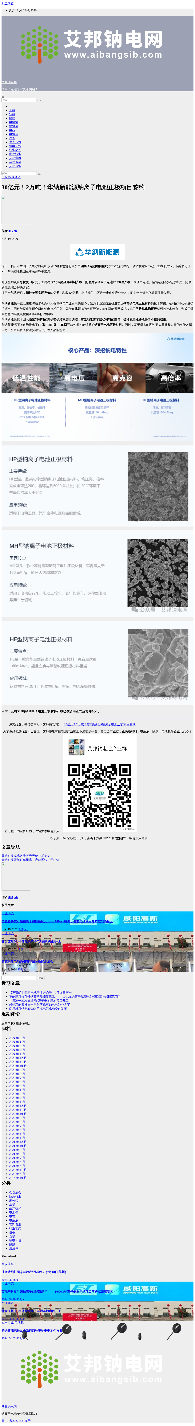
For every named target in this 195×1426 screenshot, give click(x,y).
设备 (12, 138)
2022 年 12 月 (18, 1105)
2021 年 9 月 (17, 1149)
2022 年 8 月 (17, 1121)
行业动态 (15, 150)
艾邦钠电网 (9, 82)
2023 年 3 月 (17, 1093)
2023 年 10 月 (18, 1066)
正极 (12, 110)
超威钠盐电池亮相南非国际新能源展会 (27, 961)
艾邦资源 (15, 166)
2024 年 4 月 (17, 1042)
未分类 (13, 1200)
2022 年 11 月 (18, 1109)
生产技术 (15, 142)
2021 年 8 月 (17, 1153)
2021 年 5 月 (17, 1165)
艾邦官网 (15, 158)
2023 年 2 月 (17, 1097)
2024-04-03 (9, 1338)
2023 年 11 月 (18, 1062)
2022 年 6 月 (17, 1129)
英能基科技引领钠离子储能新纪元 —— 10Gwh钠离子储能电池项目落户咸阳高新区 (57, 921)
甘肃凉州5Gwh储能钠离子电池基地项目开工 (31, 941)
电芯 (12, 130)
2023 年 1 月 (17, 1101)
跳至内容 (8, 3)
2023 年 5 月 (17, 1085)
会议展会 (15, 162)
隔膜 (12, 118)
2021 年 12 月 (18, 1141)
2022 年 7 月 (17, 1125)
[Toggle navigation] (3, 97)
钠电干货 (15, 146)
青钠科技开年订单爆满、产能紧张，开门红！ (32, 859)
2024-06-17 (9, 1318)
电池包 (13, 134)
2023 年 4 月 (17, 1089)
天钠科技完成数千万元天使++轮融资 (26, 855)
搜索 (5, 973)
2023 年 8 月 (17, 1073)
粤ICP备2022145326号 (16, 1420)
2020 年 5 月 (17, 1173)
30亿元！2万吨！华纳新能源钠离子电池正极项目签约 (100, 724)
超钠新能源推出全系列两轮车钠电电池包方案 (39, 1004)
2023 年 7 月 (17, 1077)
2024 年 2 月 (17, 1050)
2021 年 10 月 (18, 1145)
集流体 (13, 126)
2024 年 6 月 (17, 1038)
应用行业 (15, 154)
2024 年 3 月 (17, 1046)
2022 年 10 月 (18, 1113)
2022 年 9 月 (17, 1117)
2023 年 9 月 (17, 1069)
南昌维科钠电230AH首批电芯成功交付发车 (38, 1008)
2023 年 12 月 (18, 1058)
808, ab (12, 231)
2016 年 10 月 (18, 1177)
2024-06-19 (9, 1299)
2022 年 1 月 (17, 1137)
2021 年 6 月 (17, 1161)
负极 (12, 114)
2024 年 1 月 (17, 1054)
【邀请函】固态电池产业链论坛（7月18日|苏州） (42, 992)
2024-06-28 (9, 1279)
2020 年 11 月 (18, 1169)
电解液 (13, 122)
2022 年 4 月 (17, 1133)
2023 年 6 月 (17, 1081)
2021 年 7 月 (17, 1157)
